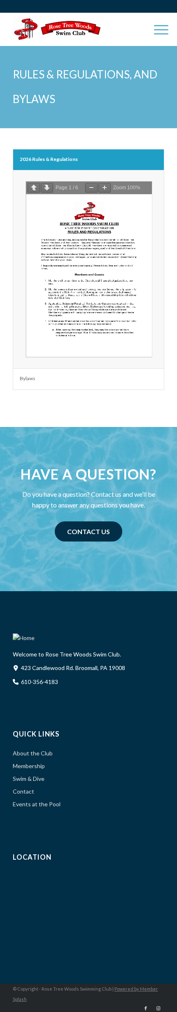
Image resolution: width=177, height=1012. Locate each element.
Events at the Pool (37, 804)
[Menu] (157, 29)
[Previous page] (34, 188)
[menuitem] (157, 29)
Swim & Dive (28, 778)
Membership (29, 765)
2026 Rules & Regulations (49, 159)
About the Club (33, 753)
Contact (23, 791)
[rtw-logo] (73, 29)
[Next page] (47, 188)
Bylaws (27, 378)
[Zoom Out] (91, 188)
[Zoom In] (104, 188)
